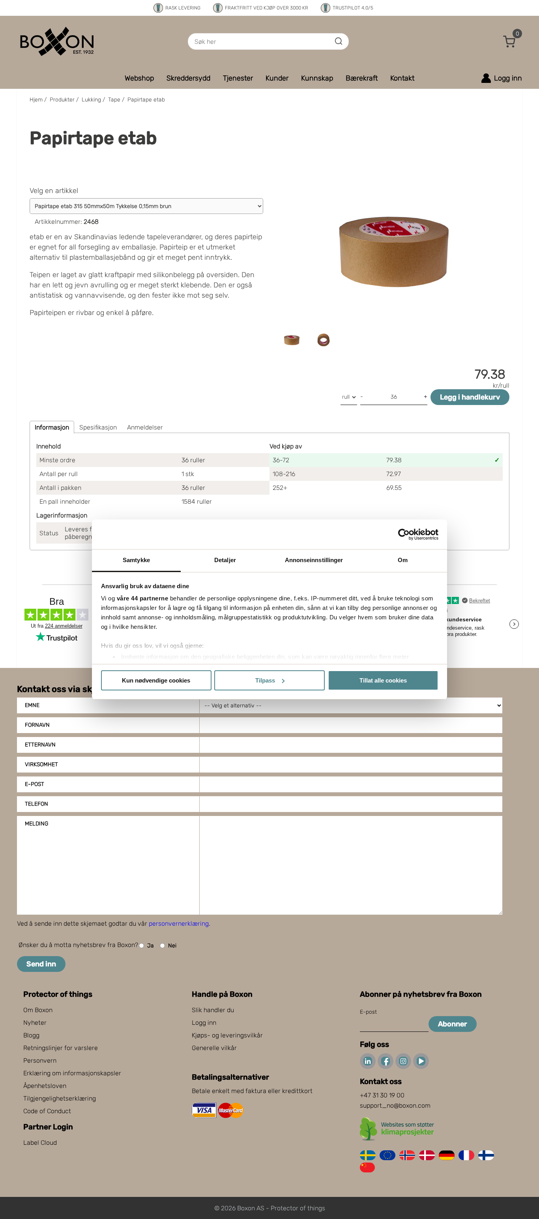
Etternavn (40, 744)
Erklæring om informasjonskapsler (72, 1073)
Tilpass (265, 680)
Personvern (39, 1060)
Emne (32, 705)
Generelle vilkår (214, 1048)
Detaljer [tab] (225, 560)
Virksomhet (41, 764)
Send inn (41, 964)
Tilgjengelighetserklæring (59, 1098)
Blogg (31, 1035)
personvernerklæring (179, 923)
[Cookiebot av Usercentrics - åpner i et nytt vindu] (403, 534)
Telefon (36, 804)
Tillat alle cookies (383, 680)
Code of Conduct (47, 1111)
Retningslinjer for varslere (60, 1048)
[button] (509, 41)
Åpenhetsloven (44, 1086)
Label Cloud (40, 1142)
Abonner (452, 1024)
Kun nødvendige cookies (156, 680)
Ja (150, 945)
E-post (34, 784)
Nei (172, 945)
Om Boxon (37, 1010)
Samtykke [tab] (136, 560)
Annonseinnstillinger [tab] (314, 560)
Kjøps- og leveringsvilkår (227, 1035)
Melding (36, 823)
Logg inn (204, 1022)
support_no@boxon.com (395, 1105)
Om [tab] (403, 560)
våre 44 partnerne (142, 598)
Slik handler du (213, 1010)
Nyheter (35, 1022)
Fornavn (37, 725)
